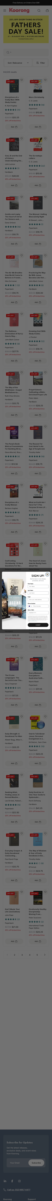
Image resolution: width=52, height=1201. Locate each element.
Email (29, 597)
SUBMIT (38, 625)
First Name (30, 583)
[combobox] (30, 606)
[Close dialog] (47, 575)
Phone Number (31, 603)
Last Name (30, 590)
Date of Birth (31, 610)
